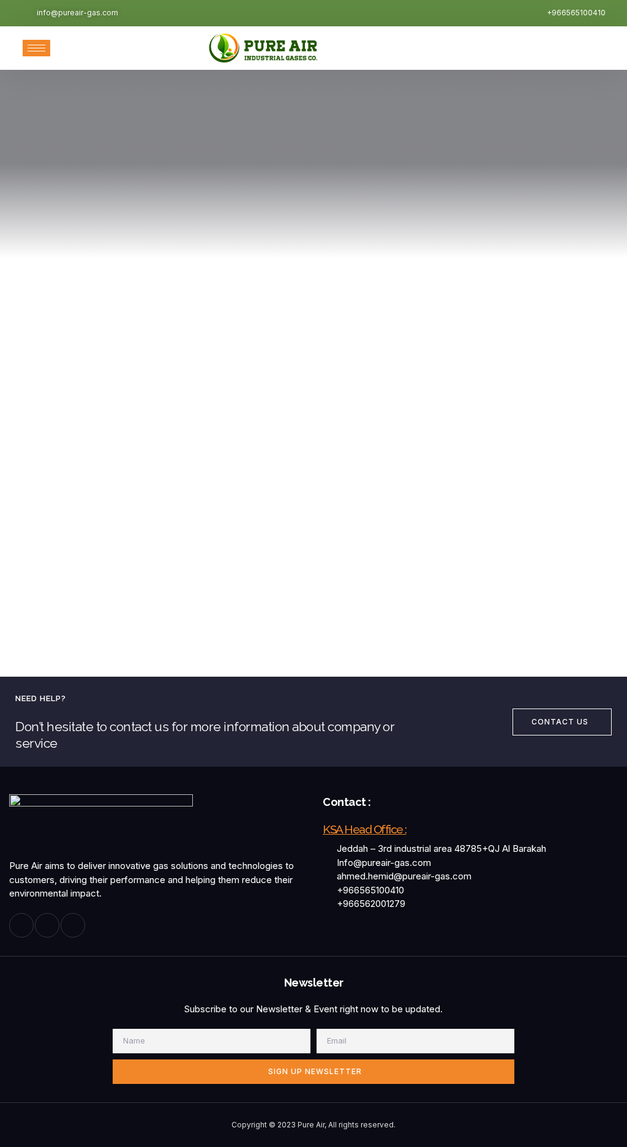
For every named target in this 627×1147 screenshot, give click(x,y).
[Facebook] (519, 48)
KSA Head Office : (365, 829)
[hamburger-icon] (36, 48)
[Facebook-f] (21, 925)
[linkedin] (573, 48)
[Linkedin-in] (73, 925)
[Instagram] (546, 48)
